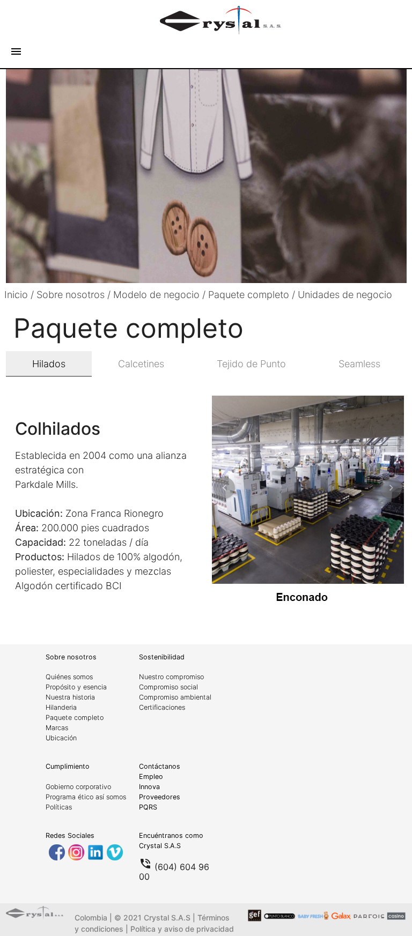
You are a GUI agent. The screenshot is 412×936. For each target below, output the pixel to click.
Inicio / (20, 294)
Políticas (59, 807)
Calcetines (141, 363)
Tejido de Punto (251, 363)
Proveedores (159, 797)
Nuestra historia (70, 697)
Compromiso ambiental (175, 697)
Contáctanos (159, 766)
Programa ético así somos (86, 797)
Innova (149, 787)
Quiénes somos (69, 677)
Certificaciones (162, 707)
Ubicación (61, 738)
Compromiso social (168, 687)
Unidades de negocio (345, 294)
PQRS (148, 807)
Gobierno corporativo (78, 787)
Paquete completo (75, 718)
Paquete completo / (253, 294)
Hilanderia (61, 707)
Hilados (48, 363)
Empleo (151, 776)
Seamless (359, 363)
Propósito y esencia (76, 687)
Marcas (57, 728)
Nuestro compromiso (171, 677)
